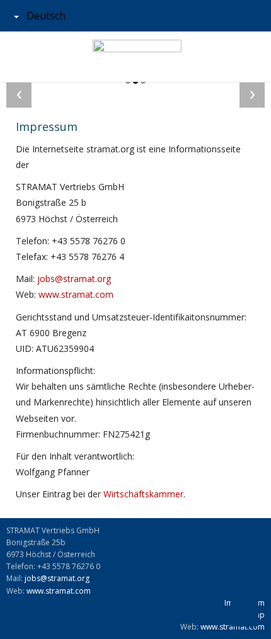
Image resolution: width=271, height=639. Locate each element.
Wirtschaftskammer (143, 494)
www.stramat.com (75, 294)
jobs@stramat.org (74, 279)
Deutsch (45, 16)
